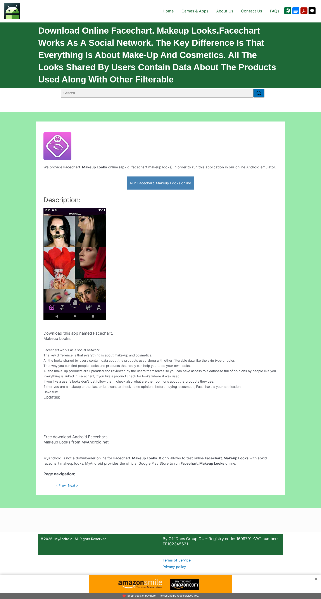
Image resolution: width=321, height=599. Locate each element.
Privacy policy (174, 567)
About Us (224, 11)
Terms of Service (177, 560)
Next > (73, 485)
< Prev (60, 485)
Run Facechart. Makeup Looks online (160, 183)
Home (168, 11)
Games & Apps (194, 11)
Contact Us (251, 11)
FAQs (274, 11)
